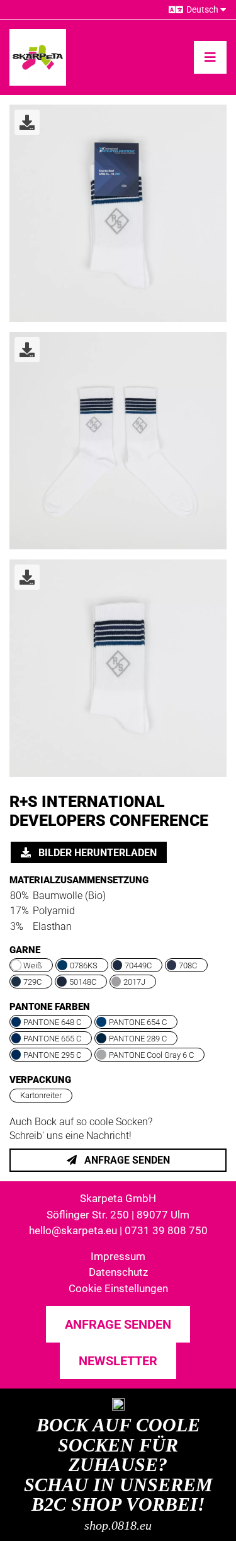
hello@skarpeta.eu (73, 1230)
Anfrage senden (126, 1160)
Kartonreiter (41, 1095)
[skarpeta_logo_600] (37, 34)
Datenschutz (118, 1272)
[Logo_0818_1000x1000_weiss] (118, 1403)
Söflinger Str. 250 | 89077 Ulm (118, 1214)
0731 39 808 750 (166, 1230)
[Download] (27, 122)
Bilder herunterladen (96, 853)
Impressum (118, 1256)
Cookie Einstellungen (118, 1288)
